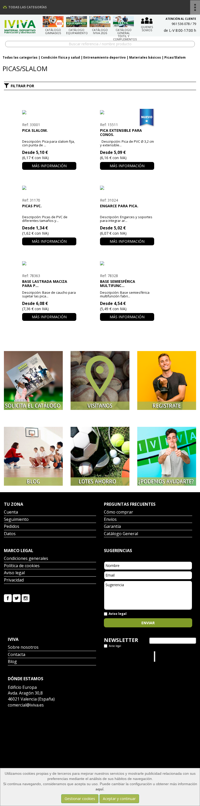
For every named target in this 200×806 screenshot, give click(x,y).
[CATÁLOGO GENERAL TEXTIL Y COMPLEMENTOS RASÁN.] (123, 21)
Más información (49, 165)
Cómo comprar (118, 512)
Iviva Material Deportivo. (166, 656)
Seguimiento (16, 519)
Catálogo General (121, 534)
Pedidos (11, 526)
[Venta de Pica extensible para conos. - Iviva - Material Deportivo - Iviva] (127, 112)
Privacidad (14, 580)
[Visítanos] (100, 380)
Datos (10, 534)
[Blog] (33, 456)
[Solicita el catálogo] (33, 380)
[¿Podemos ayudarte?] (166, 456)
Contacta (16, 654)
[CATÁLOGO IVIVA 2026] (100, 21)
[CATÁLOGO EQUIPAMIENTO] (76, 21)
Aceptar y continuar (119, 798)
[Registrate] (166, 380)
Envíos (110, 519)
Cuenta (11, 512)
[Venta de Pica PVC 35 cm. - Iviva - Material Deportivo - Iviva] (49, 188)
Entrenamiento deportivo (104, 57)
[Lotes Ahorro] (100, 456)
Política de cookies (22, 566)
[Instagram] (26, 597)
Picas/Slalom (175, 57)
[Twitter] (17, 597)
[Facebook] (8, 597)
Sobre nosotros (23, 647)
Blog (12, 661)
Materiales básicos (145, 57)
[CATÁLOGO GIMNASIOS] (53, 21)
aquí (99, 789)
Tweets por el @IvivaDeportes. (118, 656)
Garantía (112, 526)
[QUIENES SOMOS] (146, 20)
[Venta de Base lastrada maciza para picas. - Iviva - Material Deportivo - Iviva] (49, 263)
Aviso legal (14, 573)
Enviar (148, 622)
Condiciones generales (26, 558)
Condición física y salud (60, 57)
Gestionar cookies (80, 798)
